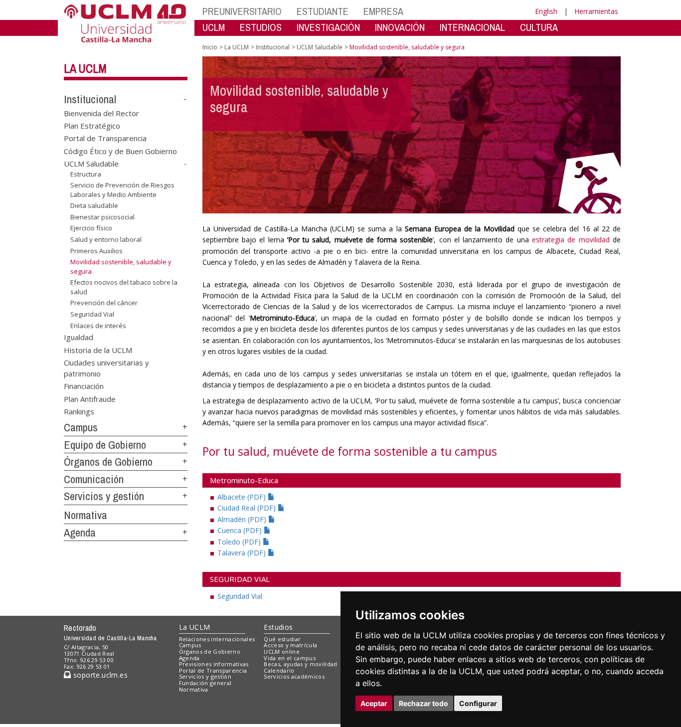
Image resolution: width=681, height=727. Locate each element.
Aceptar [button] (373, 703)
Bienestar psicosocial (102, 216)
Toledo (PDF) (240, 541)
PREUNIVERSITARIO (242, 11)
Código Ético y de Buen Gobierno (120, 151)
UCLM (213, 27)
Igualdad (78, 337)
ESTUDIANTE (322, 11)
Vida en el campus (290, 658)
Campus (81, 427)
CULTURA (539, 27)
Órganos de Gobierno (108, 461)
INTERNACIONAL (472, 27)
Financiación (84, 386)
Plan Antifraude (90, 398)
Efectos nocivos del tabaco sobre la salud (123, 287)
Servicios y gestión (104, 496)
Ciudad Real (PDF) (247, 508)
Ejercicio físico (91, 227)
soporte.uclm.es (99, 675)
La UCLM (85, 68)
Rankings (79, 411)
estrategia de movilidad (571, 239)
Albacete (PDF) (242, 497)
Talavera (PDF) (242, 552)
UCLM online (282, 651)
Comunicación (94, 479)
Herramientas (596, 11)
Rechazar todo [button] (423, 703)
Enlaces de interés (98, 325)
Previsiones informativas (214, 664)
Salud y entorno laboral (106, 239)
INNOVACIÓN (400, 27)
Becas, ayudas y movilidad (300, 664)
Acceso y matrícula (290, 645)
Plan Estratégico (92, 126)
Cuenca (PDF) (240, 530)
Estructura (85, 174)
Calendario (279, 670)
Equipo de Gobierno (105, 444)
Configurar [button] (478, 703)
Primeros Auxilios (96, 250)
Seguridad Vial (92, 314)
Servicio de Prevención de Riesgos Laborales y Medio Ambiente (122, 189)
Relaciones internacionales (217, 639)
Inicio (209, 47)
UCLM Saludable (91, 164)
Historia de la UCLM (98, 350)
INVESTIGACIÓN (328, 27)
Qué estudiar (282, 639)
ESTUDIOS (261, 27)
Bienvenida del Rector (101, 113)
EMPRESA (383, 11)
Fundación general (205, 683)
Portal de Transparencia (105, 138)
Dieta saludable (94, 205)
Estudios (278, 627)
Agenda (80, 532)
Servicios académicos (294, 676)
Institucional (90, 99)
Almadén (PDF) (242, 519)
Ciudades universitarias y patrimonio (106, 368)
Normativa (85, 515)
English (546, 11)
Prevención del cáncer (104, 302)
